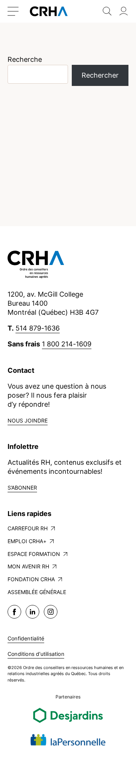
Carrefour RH (28, 528)
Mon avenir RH (28, 566)
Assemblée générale (37, 592)
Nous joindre (28, 420)
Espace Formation (34, 554)
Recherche (25, 59)
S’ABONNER (22, 487)
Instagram (50, 612)
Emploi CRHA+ (27, 541)
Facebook (14, 612)
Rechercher (100, 75)
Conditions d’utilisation (36, 654)
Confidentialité (26, 638)
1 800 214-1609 (66, 344)
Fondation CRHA (31, 579)
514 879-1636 (37, 328)
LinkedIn (32, 612)
